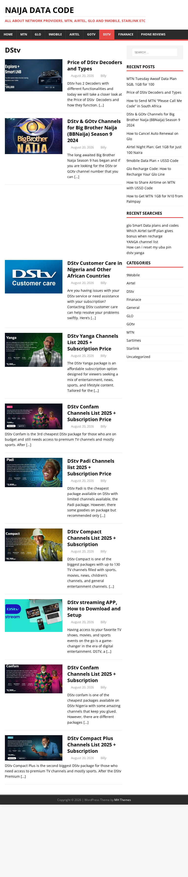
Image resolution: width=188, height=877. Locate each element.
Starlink (133, 348)
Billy (103, 75)
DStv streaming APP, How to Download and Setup (94, 608)
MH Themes (122, 800)
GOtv (91, 34)
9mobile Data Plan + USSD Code (152, 160)
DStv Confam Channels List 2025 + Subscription (91, 674)
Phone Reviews (153, 34)
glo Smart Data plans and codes (153, 225)
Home (8, 34)
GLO (38, 34)
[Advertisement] (63, 224)
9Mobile (55, 34)
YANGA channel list (142, 241)
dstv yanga (135, 252)
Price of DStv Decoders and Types (94, 65)
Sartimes (134, 340)
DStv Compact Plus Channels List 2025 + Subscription (91, 744)
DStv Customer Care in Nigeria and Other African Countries (94, 269)
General (133, 307)
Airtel (75, 34)
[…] (101, 105)
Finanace (125, 34)
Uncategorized (138, 356)
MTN (23, 34)
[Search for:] (154, 52)
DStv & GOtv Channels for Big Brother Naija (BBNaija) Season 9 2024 (94, 131)
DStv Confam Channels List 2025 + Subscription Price (91, 413)
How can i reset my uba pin (149, 247)
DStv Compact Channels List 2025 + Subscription (91, 538)
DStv (107, 34)
